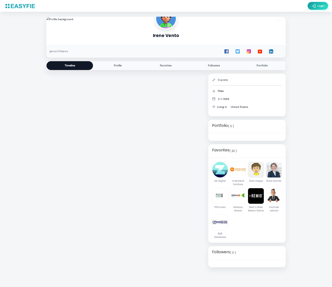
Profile (118, 65)
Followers (214, 65)
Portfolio (262, 65)
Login (317, 6)
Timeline (70, 65)
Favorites (166, 65)
